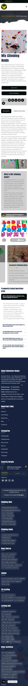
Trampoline (4, 455)
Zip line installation (20, 578)
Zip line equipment (16, 581)
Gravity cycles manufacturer (9, 655)
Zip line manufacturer (7, 578)
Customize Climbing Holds (12, 265)
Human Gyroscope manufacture (10, 671)
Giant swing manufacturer (8, 666)
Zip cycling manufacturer (8, 595)
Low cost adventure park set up (10, 567)
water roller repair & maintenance (10, 630)
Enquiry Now (14, 87)
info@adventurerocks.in (11, 392)
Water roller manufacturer (8, 625)
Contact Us (4, 424)
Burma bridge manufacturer (9, 562)
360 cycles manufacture (8, 652)
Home (3, 16)
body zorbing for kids (7, 636)
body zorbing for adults (8, 639)
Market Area (4, 418)
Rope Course (4, 442)
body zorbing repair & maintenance (11, 641)
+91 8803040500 (14, 389)
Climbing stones (6, 537)
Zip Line (3, 445)
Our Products (4, 414)
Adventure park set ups (8, 556)
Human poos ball (6, 658)
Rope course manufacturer (9, 554)
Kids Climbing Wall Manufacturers (11, 510)
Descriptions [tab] (6, 111)
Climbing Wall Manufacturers (9, 507)
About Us (3, 411)
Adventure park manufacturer (9, 559)
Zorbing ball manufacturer (8, 611)
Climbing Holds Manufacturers (10, 535)
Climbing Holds (10, 16)
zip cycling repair (19, 600)
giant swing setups (7, 669)
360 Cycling (4, 452)
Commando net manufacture (9, 674)
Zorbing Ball (4, 449)
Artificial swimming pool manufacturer (12, 663)
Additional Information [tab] (19, 111)
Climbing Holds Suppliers (8, 540)
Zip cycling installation (8, 597)
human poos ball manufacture (9, 660)
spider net (14, 677)
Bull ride (22, 671)
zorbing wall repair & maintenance (11, 622)
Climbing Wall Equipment (8, 521)
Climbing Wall (5, 436)
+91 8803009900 (14, 387)
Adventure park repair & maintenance (12, 565)
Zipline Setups (5, 581)
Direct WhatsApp (14, 93)
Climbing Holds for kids (8, 543)
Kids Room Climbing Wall (8, 524)
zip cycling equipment (7, 600)
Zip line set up (5, 584)
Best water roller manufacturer (10, 628)
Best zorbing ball (6, 614)
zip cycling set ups (20, 597)
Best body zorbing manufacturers (10, 633)
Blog (2, 421)
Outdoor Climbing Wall (8, 515)
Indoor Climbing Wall (7, 513)
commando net (6, 677)
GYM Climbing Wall (7, 518)
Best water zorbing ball (8, 619)
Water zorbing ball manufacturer (10, 617)
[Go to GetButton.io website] (3, 684)
